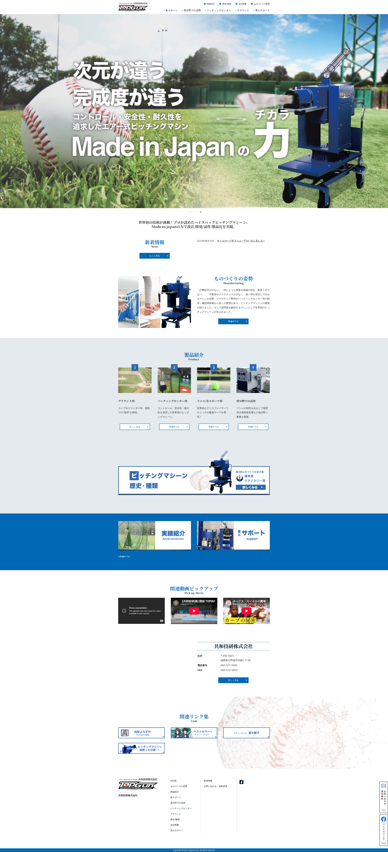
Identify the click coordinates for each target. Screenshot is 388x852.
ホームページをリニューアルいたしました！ (241, 240)
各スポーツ (172, 10)
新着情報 (208, 780)
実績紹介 (211, 4)
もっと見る (154, 255)
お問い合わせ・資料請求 (215, 786)
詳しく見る (135, 426)
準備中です (174, 426)
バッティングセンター (219, 10)
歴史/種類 (226, 4)
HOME (173, 780)
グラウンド (243, 10)
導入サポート (262, 10)
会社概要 (242, 4)
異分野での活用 (192, 10)
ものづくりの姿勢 (262, 4)
